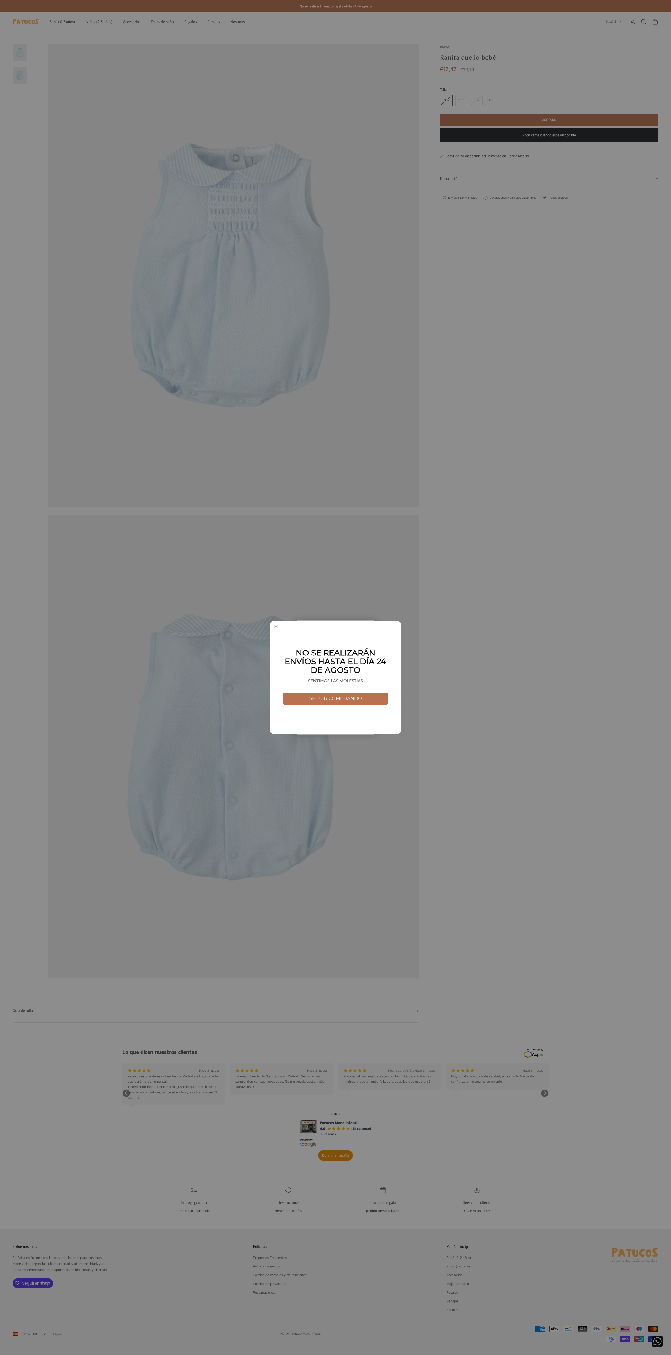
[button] (276, 627)
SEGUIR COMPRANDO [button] (335, 698)
